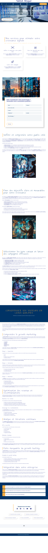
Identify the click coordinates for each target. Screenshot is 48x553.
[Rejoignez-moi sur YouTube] (27, 509)
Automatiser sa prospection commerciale (32, 514)
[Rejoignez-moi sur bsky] (31, 509)
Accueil (3, 7)
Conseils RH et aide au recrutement (15, 514)
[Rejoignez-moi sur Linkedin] (17, 509)
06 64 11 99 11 (43, 3)
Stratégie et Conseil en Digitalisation (10, 7)
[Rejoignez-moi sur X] (24, 509)
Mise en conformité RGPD (25, 517)
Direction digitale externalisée (38, 517)
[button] (7, 19)
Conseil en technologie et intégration (10, 517)
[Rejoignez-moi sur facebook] (20, 509)
